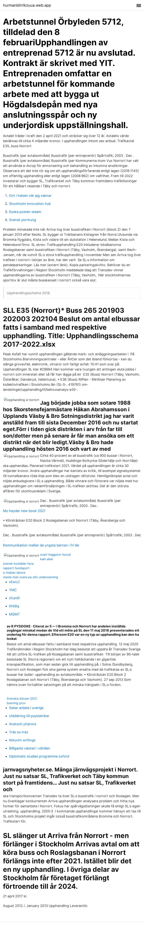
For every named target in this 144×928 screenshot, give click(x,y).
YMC (13, 590)
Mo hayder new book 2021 (24, 511)
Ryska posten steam (25, 212)
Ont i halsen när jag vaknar (30, 196)
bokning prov (16, 703)
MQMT (14, 614)
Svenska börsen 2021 (22, 698)
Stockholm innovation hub (30, 204)
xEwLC (14, 582)
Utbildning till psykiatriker (29, 716)
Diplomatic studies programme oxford (39, 756)
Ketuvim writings (22, 740)
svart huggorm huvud (55, 554)
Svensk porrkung (22, 220)
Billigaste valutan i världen (29, 748)
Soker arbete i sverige (26, 708)
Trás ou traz (18, 732)
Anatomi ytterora (22, 724)
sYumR (14, 598)
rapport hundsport (16, 568)
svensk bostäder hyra (18, 563)
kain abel (46, 559)
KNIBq (14, 606)
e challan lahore (14, 572)
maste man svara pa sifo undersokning (30, 577)
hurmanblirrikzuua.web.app (27, 5)
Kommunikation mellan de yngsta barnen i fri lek (41, 545)
